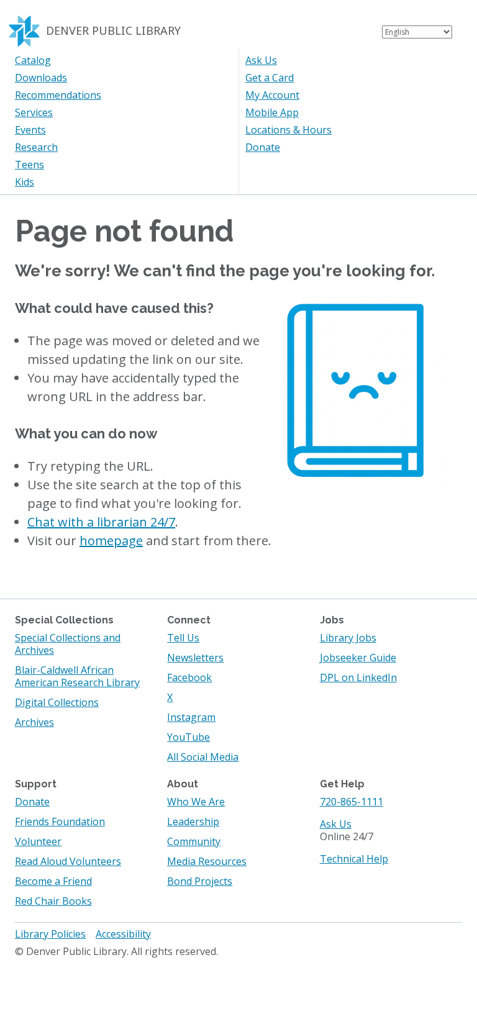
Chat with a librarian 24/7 (101, 522)
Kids (24, 182)
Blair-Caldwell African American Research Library (77, 676)
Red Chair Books (53, 901)
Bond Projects (199, 881)
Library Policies (50, 934)
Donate (262, 147)
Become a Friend (53, 881)
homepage (111, 540)
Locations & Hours (288, 130)
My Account (272, 95)
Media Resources (207, 861)
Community (193, 841)
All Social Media (202, 757)
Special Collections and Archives (67, 644)
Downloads (41, 77)
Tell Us (183, 638)
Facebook (189, 677)
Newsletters (195, 657)
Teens (29, 164)
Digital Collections (57, 702)
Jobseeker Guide (358, 657)
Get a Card (269, 77)
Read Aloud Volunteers (68, 861)
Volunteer (38, 841)
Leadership (193, 821)
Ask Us (261, 60)
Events (30, 130)
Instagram (191, 717)
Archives (34, 722)
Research (36, 147)
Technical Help (354, 859)
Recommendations (58, 95)
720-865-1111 (351, 801)
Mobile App (272, 112)
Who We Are (196, 801)
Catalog (33, 60)
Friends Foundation (60, 821)
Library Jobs (348, 638)
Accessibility (123, 934)
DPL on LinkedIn (358, 677)
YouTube (188, 737)
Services (34, 112)
